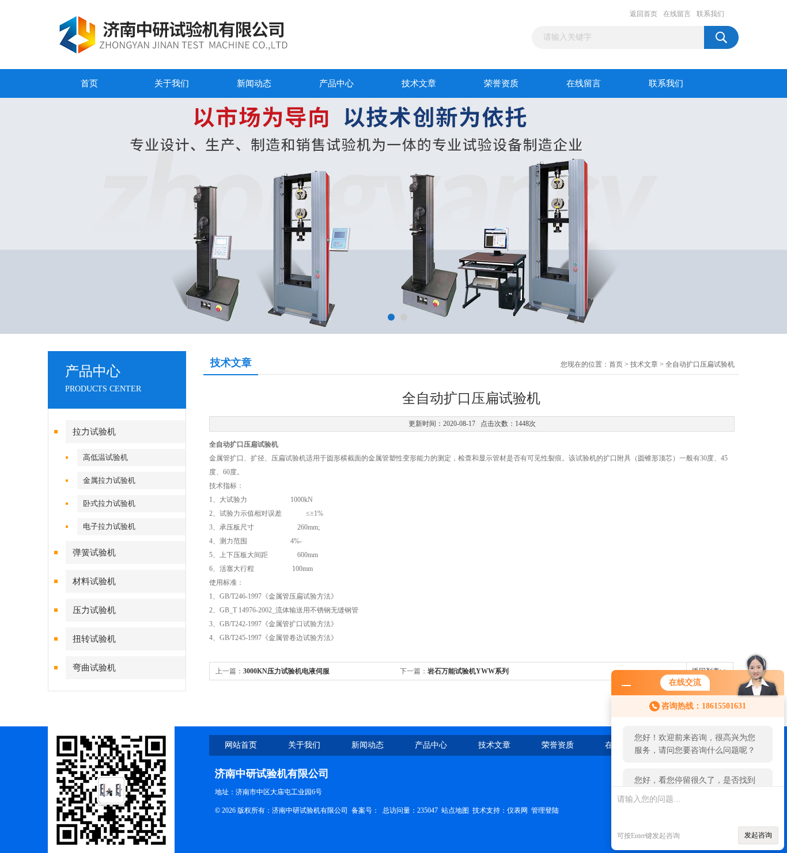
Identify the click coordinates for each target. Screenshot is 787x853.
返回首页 (643, 14)
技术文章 (419, 83)
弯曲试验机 (94, 667)
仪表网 (517, 810)
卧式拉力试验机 (109, 503)
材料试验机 (94, 581)
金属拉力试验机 (109, 480)
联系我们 (710, 14)
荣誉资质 (501, 83)
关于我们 (171, 83)
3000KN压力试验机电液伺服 (286, 671)
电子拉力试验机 (109, 526)
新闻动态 (254, 83)
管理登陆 (545, 810)
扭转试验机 (94, 638)
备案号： (365, 810)
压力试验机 (94, 610)
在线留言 (677, 14)
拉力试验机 (94, 431)
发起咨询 (758, 835)
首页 (89, 83)
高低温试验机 (105, 457)
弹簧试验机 (94, 552)
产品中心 (336, 83)
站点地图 (455, 810)
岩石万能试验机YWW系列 (468, 671)
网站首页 (241, 745)
